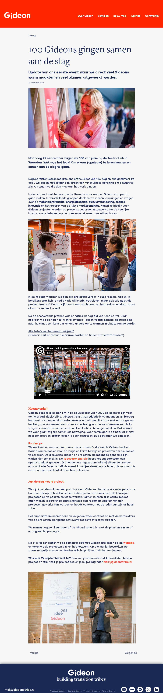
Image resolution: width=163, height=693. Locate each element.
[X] (148, 689)
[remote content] (82, 372)
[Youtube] (124, 689)
